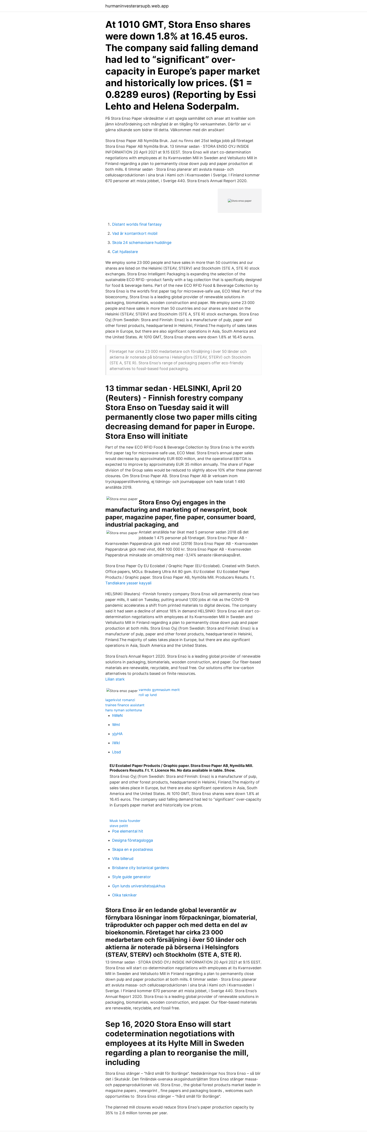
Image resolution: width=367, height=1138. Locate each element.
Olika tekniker (124, 895)
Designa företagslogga (132, 840)
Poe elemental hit (127, 831)
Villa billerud (122, 858)
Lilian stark (115, 679)
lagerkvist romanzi (120, 700)
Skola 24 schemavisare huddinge (141, 242)
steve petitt (119, 826)
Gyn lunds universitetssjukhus (138, 886)
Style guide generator (131, 877)
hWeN (117, 715)
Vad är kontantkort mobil (134, 233)
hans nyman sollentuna (123, 710)
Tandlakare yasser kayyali (128, 583)
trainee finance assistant (124, 705)
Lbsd (116, 752)
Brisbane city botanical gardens (140, 867)
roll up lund (148, 695)
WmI (116, 724)
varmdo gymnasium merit (159, 690)
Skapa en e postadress (132, 849)
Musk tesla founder (125, 821)
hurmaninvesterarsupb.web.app (137, 6)
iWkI (116, 743)
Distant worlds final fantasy (137, 224)
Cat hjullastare (125, 251)
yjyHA (117, 733)
